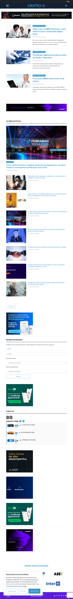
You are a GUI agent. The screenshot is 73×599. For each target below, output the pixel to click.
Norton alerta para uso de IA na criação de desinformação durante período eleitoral (46, 230)
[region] (23, 583)
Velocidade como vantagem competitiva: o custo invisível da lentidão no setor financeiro (47, 177)
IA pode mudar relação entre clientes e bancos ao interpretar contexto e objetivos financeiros (47, 212)
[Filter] (10, 417)
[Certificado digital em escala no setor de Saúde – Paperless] (18, 57)
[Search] (66, 6)
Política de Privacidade (12, 584)
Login (68, 1)
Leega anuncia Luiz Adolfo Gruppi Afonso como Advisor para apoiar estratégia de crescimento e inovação (47, 194)
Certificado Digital (39, 25)
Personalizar (12, 591)
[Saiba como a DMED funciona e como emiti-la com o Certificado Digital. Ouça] (18, 31)
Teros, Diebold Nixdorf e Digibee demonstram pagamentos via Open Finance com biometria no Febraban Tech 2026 (36, 166)
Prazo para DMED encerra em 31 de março (48, 79)
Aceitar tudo (34, 591)
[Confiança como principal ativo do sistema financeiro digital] (16, 253)
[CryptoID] (36, 6)
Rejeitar (23, 591)
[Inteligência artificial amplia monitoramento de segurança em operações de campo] (16, 289)
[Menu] (7, 6)
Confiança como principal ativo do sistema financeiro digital (47, 247)
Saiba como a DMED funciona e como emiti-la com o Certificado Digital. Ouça (49, 31)
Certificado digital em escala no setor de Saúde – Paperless (50, 56)
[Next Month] (23, 421)
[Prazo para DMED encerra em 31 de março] (18, 81)
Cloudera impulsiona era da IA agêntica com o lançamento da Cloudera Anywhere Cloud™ (46, 265)
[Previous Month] (20, 421)
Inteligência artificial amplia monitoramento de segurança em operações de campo (46, 283)
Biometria (10, 162)
